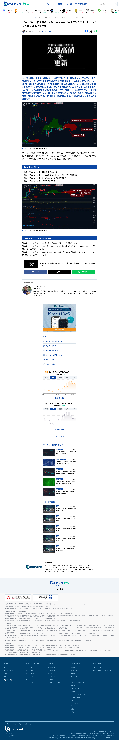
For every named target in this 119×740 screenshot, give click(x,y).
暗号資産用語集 (82, 4)
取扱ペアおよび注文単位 (77, 682)
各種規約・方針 (97, 667)
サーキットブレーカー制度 (78, 694)
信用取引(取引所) (52, 670)
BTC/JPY (24, 149)
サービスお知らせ (75, 697)
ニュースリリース (8, 670)
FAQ (72, 700)
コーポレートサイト (9, 667)
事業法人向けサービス (54, 682)
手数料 (72, 679)
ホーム (43, 4)
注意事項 (73, 709)
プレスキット (7, 673)
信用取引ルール (75, 688)
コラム (75, 4)
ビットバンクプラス (31, 667)
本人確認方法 (74, 670)
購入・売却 (74, 676)
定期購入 (73, 691)
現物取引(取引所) (52, 667)
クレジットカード (53, 676)
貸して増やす (52, 679)
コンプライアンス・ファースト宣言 (102, 670)
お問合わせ (74, 712)
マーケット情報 (57, 4)
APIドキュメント (75, 703)
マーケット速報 (67, 4)
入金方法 (73, 673)
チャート (49, 4)
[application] (59, 388)
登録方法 (73, 667)
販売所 (50, 673)
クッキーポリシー (24, 724)
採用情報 (6, 676)
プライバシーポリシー (11, 724)
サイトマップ (33, 724)
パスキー (73, 706)
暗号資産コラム (30, 673)
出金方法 (73, 685)
